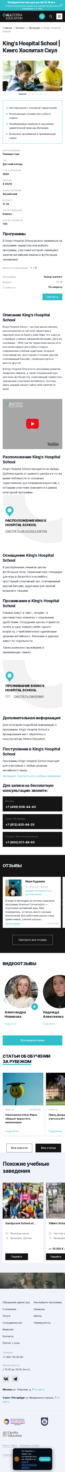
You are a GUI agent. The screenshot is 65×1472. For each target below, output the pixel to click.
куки (24, 1461)
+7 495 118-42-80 (13, 1357)
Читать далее (12, 923)
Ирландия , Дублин (38, 887)
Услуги (6, 1315)
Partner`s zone (11, 1343)
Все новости (19, 1147)
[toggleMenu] (59, 16)
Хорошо (45, 1459)
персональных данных (29, 1466)
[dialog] (32, 1459)
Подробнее (11, 1024)
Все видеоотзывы (32, 1040)
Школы (38, 1315)
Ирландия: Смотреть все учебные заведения (32, 776)
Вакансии (8, 1329)
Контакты (8, 1336)
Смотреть (52, 296)
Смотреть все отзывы (32, 939)
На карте (39, 1389)
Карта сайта (10, 1445)
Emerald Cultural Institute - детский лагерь (39, 893)
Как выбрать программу (48, 1302)
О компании (9, 1309)
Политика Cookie (29, 1445)
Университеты (42, 1322)
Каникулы (39, 1309)
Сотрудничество (12, 1322)
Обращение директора (16, 1302)
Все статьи (48, 1147)
